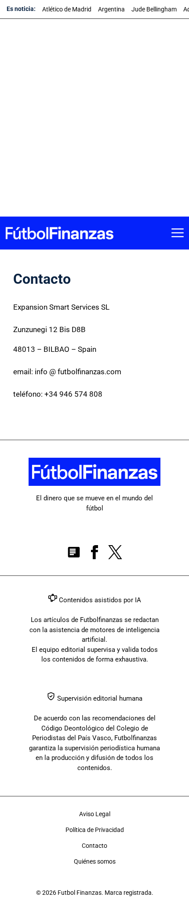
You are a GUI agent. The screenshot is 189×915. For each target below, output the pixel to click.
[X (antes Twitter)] (115, 554)
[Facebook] (94, 554)
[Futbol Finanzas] (59, 233)
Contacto (94, 845)
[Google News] (74, 554)
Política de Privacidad (94, 829)
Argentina (111, 9)
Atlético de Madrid (66, 9)
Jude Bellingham (154, 9)
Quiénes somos (95, 861)
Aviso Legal (94, 813)
